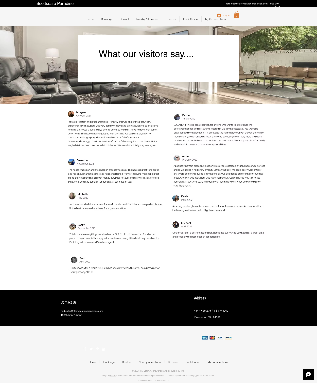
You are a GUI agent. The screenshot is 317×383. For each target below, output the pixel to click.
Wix (182, 370)
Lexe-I (113, 376)
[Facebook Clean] (85, 349)
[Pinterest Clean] (97, 349)
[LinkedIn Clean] (103, 349)
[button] (236, 14)
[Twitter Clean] (91, 349)
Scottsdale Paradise (55, 3)
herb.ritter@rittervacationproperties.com (247, 3)
